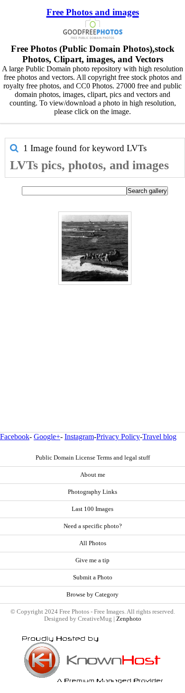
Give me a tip (92, 560)
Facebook (14, 437)
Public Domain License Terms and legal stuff (93, 457)
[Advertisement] (92, 338)
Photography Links (92, 492)
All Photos (92, 543)
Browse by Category (92, 594)
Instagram (79, 437)
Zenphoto (128, 619)
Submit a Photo (92, 577)
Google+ (47, 437)
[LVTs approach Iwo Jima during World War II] (94, 248)
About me (92, 475)
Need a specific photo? (93, 526)
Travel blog (159, 437)
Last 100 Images (92, 509)
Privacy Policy (118, 437)
